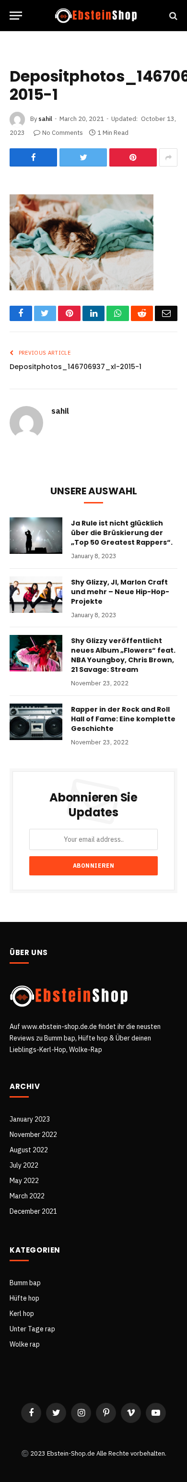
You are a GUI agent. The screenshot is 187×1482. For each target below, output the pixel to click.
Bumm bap (25, 1283)
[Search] (172, 15)
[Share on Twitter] (83, 157)
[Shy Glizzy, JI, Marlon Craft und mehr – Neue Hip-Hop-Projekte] (36, 594)
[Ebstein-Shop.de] (96, 15)
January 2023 (30, 1119)
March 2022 (27, 1196)
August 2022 (29, 1150)
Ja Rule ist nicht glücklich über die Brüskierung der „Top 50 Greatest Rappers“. (122, 532)
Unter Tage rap (32, 1329)
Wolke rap (25, 1344)
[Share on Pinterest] (133, 157)
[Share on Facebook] (33, 157)
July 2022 (24, 1165)
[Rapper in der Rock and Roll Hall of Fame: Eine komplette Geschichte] (36, 722)
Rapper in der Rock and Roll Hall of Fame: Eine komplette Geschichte (123, 719)
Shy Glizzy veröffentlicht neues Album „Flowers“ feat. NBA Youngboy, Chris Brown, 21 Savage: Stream (123, 655)
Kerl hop (22, 1313)
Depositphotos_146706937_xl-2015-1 (75, 366)
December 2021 (33, 1211)
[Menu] (16, 15)
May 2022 (24, 1180)
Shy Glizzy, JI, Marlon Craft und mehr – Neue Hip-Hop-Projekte (120, 591)
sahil (45, 119)
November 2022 (33, 1134)
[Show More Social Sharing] (168, 157)
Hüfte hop (24, 1298)
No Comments (62, 133)
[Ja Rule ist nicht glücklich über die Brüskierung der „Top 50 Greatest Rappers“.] (36, 535)
